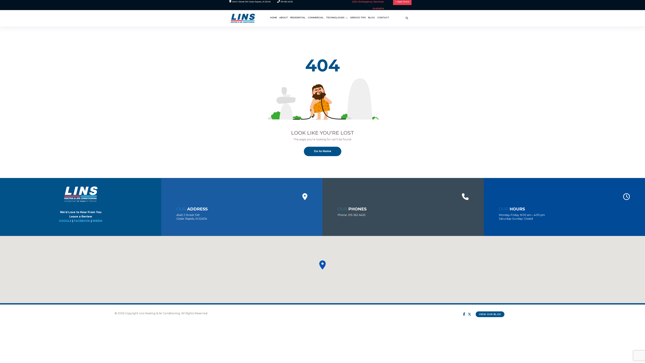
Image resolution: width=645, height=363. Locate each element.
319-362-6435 (357, 215)
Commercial (316, 17)
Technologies (335, 17)
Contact (383, 17)
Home (273, 17)
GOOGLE (65, 221)
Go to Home (322, 151)
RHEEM (97, 221)
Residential (298, 17)
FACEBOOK (82, 221)
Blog (371, 17)
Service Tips (358, 17)
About (283, 17)
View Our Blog (490, 314)
